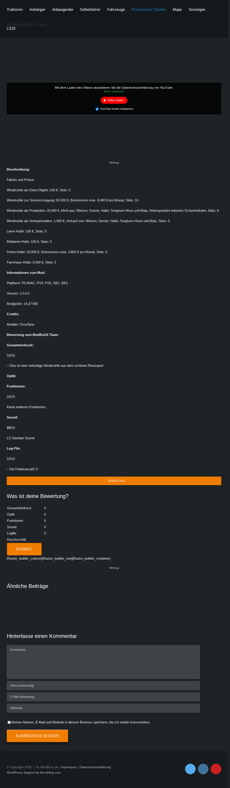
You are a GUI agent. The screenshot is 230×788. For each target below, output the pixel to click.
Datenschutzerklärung (95, 767)
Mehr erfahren (114, 91)
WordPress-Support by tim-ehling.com (34, 772)
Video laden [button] (115, 100)
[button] (23, 28)
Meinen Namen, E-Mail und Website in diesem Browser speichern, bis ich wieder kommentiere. (80, 722)
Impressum (69, 767)
